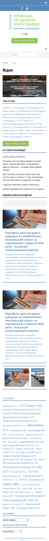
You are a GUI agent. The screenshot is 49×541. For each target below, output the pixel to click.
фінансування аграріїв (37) (19, 467)
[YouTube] (27, 8)
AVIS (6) (10, 133)
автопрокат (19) (28, 459)
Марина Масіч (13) (34, 434)
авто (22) (12, 441)
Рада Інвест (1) (39, 127)
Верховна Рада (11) (24, 492)
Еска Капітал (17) (17, 471)
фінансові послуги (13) (13, 504)
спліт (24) (27, 488)
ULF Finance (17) (21, 133)
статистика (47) (33, 476)
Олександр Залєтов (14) (28, 508)
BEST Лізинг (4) (27, 130)
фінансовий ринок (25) (15, 438)
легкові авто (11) (10, 406)
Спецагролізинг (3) (23, 127)
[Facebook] (22, 8)
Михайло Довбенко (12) (14, 425)
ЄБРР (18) (33, 500)
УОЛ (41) (33, 471)
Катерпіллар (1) (26, 117)
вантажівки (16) (10, 459)
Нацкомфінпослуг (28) (31, 441)
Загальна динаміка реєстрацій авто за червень (23, 189)
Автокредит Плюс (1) (22, 136)
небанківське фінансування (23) (20, 420)
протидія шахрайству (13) (29, 452)
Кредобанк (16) (36, 107)
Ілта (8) (33, 133)
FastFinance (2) (26, 111)
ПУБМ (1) (7, 107)
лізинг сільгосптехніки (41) (19, 456)
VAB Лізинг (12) (10, 479)
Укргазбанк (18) (18, 430)
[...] (9, 278)
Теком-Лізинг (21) (20, 107)
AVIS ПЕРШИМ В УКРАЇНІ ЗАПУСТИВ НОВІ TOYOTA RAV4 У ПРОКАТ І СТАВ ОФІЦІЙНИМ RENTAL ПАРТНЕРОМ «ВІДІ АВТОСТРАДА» (23, 177)
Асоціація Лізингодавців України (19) (22, 409)
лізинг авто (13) (16, 434)
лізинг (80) (11, 484)
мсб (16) (23, 479)
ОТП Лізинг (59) (25, 120)
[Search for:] (24, 54)
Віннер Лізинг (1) (11, 111)
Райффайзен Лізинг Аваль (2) (27, 114)
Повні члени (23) (25, 448)
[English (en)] (26, 34)
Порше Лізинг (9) (11, 117)
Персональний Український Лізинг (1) (20, 124)
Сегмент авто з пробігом (14, 156)
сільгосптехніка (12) (30, 484)
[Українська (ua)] (22, 34)
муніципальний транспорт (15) (18, 445)
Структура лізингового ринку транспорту (21, 184)
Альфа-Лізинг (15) (11, 130)
